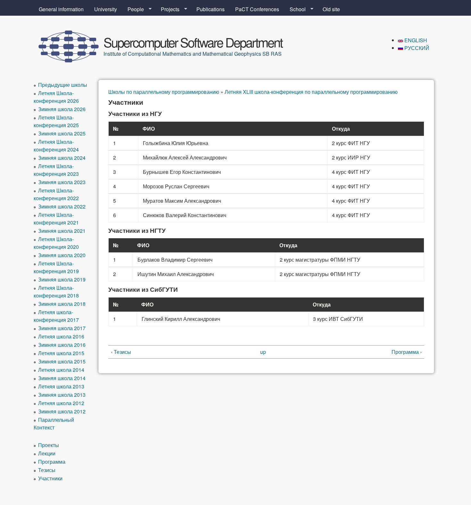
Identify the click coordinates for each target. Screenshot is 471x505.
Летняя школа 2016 (61, 336)
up (263, 351)
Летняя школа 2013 (61, 386)
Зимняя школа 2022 (62, 206)
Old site (331, 9)
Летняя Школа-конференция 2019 (56, 267)
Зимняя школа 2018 (62, 303)
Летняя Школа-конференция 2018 (56, 291)
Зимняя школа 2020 (62, 255)
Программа (51, 461)
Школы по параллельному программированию (163, 91)
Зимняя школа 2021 (62, 230)
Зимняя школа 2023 (62, 182)
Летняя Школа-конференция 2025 (56, 121)
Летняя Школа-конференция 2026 (56, 96)
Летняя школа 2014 (61, 369)
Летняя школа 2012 (61, 403)
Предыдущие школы (62, 84)
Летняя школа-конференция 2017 (56, 315)
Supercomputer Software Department (192, 42)
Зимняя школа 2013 (62, 394)
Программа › (407, 351)
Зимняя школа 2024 (62, 157)
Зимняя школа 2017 (62, 328)
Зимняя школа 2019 (62, 279)
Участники (50, 478)
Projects (167, 9)
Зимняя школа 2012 (62, 411)
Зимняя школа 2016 (62, 344)
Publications (210, 9)
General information (61, 9)
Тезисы (46, 470)
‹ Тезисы (121, 351)
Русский (416, 48)
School (295, 9)
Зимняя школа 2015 (62, 361)
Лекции (46, 453)
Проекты (48, 445)
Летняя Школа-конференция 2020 (56, 242)
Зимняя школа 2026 (62, 109)
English (415, 40)
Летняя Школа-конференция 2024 (56, 145)
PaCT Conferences (257, 9)
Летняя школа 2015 (61, 353)
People (133, 9)
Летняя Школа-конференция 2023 (56, 169)
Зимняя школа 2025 (62, 133)
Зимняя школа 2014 (62, 378)
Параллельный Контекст (54, 423)
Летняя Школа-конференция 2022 (56, 194)
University (105, 9)
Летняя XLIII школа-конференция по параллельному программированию (311, 91)
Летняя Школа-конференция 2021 (56, 218)
